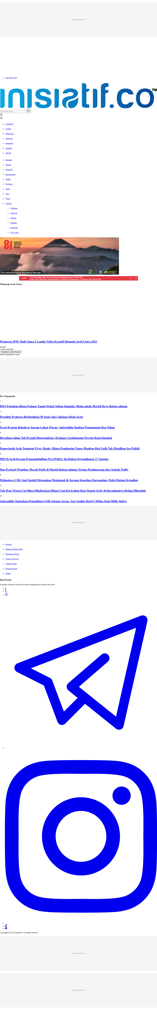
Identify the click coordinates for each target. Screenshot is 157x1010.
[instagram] (81, 923)
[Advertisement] (73, 19)
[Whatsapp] (6, 595)
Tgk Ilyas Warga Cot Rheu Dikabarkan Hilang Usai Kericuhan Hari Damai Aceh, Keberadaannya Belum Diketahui (73, 490)
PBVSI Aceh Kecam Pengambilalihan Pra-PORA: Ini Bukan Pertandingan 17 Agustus (54, 459)
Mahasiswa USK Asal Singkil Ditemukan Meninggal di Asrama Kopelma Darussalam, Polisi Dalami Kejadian (69, 480)
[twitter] (6, 591)
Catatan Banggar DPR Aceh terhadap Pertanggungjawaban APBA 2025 (56, 277)
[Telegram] (81, 748)
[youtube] (6, 928)
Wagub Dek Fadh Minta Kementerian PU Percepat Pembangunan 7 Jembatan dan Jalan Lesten (65, 279)
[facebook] (5, 589)
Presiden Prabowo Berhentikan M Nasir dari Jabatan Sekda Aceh (41, 416)
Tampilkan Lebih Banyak (11, 352)
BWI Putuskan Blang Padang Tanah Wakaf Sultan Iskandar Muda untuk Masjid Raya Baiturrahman (63, 406)
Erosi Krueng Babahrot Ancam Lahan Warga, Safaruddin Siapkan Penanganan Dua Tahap (57, 427)
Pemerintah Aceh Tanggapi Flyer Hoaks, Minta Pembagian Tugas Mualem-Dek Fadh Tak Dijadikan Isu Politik (70, 448)
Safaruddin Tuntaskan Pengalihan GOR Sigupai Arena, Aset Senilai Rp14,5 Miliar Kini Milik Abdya (63, 501)
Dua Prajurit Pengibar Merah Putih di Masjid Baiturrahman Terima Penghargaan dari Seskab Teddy (64, 469)
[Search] (28, 111)
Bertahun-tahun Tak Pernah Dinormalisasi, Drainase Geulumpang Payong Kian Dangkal (56, 437)
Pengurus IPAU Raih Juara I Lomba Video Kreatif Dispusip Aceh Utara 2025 (48, 341)
